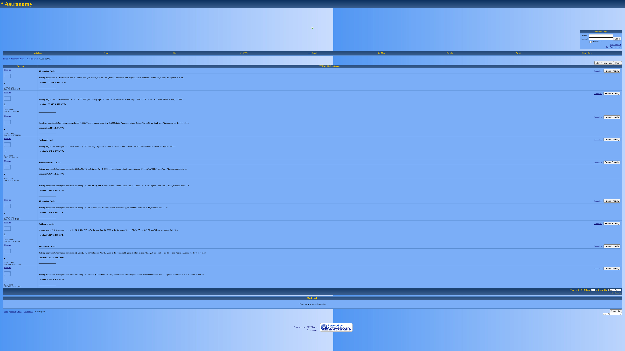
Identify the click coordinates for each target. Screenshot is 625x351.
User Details (312, 53)
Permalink (598, 71)
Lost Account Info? (613, 47)
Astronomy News (17, 59)
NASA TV (244, 53)
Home (5, 59)
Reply (617, 63)
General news (32, 59)
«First (572, 290)
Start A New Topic (604, 63)
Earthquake (616, 293)
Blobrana (7, 70)
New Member (615, 45)
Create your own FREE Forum (305, 327)
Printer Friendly (612, 71)
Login (617, 39)
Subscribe (615, 311)
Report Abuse (312, 330)
